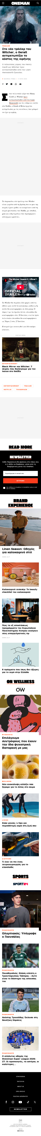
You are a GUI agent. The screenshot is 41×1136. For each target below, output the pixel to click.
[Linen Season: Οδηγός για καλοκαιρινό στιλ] (20, 529)
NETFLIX (7, 389)
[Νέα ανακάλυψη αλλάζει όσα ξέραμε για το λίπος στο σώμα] (20, 767)
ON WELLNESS (20, 681)
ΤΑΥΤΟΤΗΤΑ (20, 1081)
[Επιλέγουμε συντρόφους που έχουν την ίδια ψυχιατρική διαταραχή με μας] (20, 715)
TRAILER (6, 46)
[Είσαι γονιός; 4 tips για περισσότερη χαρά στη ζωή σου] (20, 805)
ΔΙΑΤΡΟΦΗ (6, 859)
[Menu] (3, 3)
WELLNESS (7, 781)
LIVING (5, 820)
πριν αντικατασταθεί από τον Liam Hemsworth (22, 99)
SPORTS (20, 876)
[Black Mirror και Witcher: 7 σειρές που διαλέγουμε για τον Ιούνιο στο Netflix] (20, 349)
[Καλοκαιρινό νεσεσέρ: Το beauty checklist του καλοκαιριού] (20, 574)
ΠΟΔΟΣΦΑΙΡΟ (8, 930)
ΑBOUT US (20, 1086)
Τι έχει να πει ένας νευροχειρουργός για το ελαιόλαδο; (15, 864)
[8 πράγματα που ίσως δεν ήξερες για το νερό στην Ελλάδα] (20, 655)
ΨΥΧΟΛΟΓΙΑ (7, 734)
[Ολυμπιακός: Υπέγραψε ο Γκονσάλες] (20, 910)
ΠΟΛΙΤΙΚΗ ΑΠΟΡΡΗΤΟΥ (20, 1096)
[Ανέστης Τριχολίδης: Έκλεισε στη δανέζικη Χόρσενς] (20, 1000)
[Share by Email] (20, 84)
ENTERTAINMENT (10, 363)
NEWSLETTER (20, 1109)
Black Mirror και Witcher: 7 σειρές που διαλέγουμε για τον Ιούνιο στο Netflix (19, 368)
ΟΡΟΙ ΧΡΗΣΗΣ (20, 1091)
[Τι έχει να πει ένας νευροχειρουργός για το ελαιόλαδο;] (20, 844)
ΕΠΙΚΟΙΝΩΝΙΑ (20, 1076)
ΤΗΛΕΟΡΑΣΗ (21, 389)
